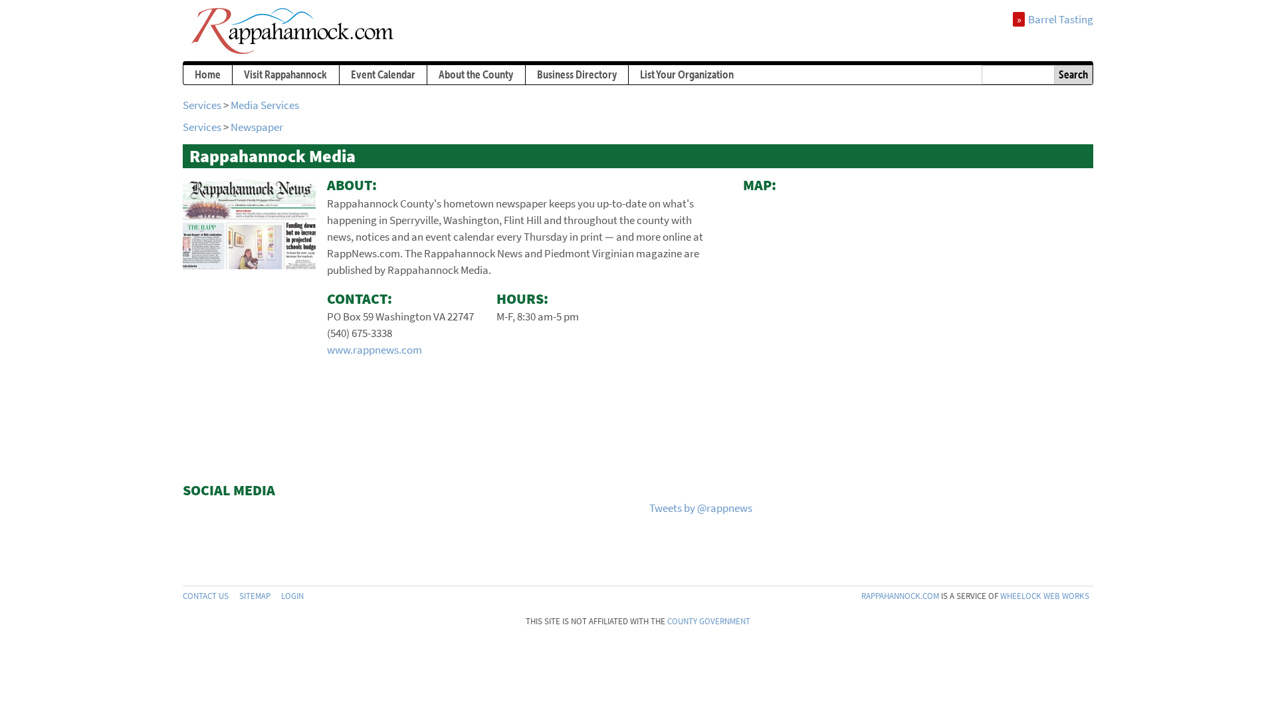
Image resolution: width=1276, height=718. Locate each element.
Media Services (265, 105)
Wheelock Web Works (1044, 596)
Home (208, 74)
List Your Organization (687, 74)
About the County (476, 74)
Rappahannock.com (900, 596)
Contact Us (206, 596)
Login (292, 596)
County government (708, 621)
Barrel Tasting (1060, 19)
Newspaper (257, 127)
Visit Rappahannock (285, 74)
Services (202, 105)
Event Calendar (383, 74)
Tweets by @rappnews (700, 508)
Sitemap (254, 596)
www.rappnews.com (374, 350)
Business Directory (577, 74)
